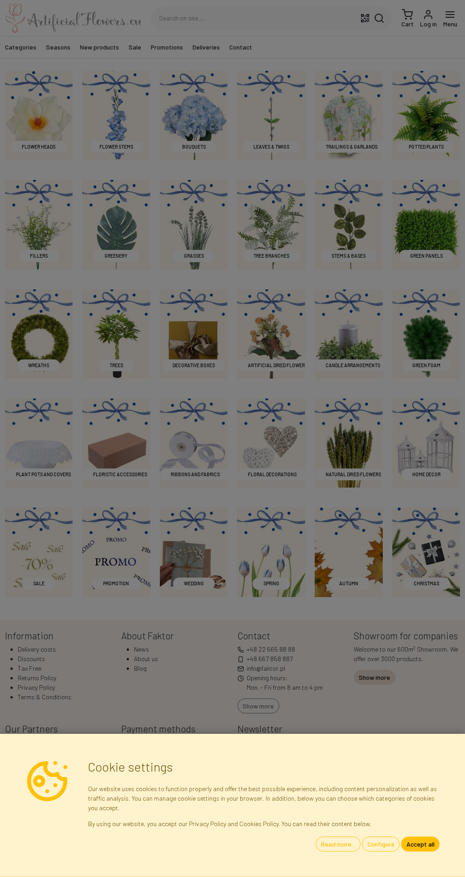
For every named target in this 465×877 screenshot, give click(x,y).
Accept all (420, 844)
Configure (381, 844)
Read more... (338, 844)
